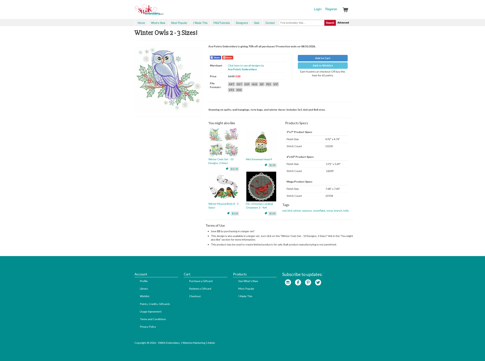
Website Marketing (193, 342)
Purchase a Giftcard (201, 281)
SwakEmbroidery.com (163, 11)
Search (330, 22)
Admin (211, 342)
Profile (144, 281)
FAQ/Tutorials (222, 23)
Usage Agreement (151, 311)
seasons (307, 210)
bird (290, 210)
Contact (270, 23)
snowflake (319, 210)
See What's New (248, 281)
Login (318, 9)
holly (346, 210)
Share (217, 57)
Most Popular (179, 23)
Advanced (343, 22)
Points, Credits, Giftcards (155, 304)
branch (338, 210)
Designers (242, 23)
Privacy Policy (148, 326)
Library (144, 288)
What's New (158, 23)
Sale (256, 23)
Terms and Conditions (153, 319)
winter (297, 210)
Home (141, 23)
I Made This (200, 23)
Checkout (195, 296)
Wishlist (144, 296)
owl (284, 210)
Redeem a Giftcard (200, 288)
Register (331, 9)
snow (329, 210)
